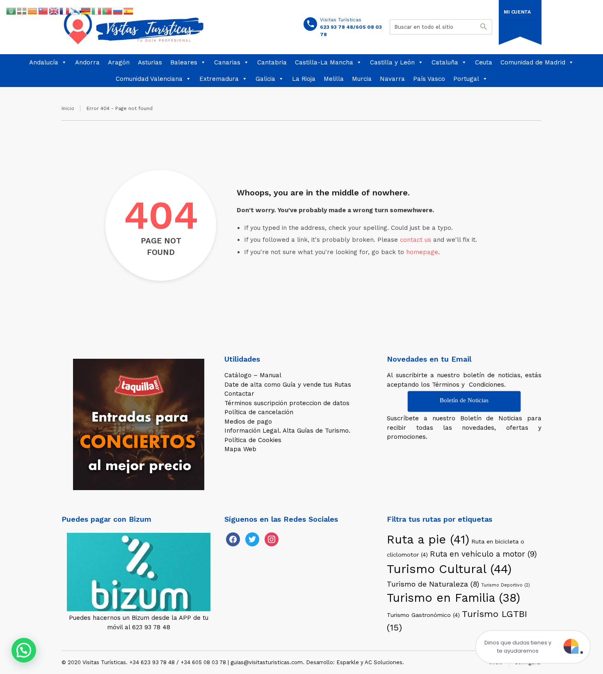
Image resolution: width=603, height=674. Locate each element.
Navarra (392, 79)
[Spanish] (128, 10)
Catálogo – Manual (252, 375)
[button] (23, 650)
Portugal (466, 79)
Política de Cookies (252, 440)
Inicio (68, 108)
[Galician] (75, 10)
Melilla (334, 79)
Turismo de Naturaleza (433, 584)
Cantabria (272, 62)
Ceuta (483, 62)
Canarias (227, 62)
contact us (415, 239)
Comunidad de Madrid (532, 62)
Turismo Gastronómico (423, 615)
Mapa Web (240, 449)
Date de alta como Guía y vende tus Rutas (287, 384)
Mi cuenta (517, 12)
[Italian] (96, 10)
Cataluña (445, 62)
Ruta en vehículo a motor (483, 554)
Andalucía (43, 62)
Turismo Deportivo (505, 585)
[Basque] (22, 10)
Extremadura (219, 79)
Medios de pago (248, 421)
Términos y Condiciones (468, 384)
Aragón (119, 62)
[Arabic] (11, 10)
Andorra (87, 62)
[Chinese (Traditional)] (43, 10)
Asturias (150, 62)
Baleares (183, 62)
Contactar (239, 393)
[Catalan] (32, 10)
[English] (54, 10)
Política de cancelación (258, 412)
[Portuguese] (107, 10)
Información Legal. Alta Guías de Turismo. (287, 430)
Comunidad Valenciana (149, 79)
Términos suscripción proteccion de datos (286, 403)
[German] (86, 10)
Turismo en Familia (453, 598)
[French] (64, 10)
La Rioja (303, 79)
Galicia (265, 79)
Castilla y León (392, 62)
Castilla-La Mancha (324, 62)
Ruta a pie (428, 539)
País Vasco (429, 79)
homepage (422, 252)
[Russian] (118, 10)
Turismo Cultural (449, 569)
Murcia (362, 79)
